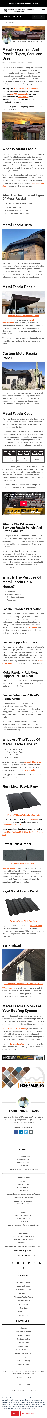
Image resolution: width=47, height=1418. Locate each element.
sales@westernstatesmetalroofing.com (23, 1169)
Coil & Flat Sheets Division (23, 1198)
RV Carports (23, 1315)
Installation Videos (23, 1335)
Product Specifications (23, 1353)
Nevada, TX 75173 (23, 1218)
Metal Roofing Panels (23, 1282)
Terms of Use (24, 1384)
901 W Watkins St (23, 1160)
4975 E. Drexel (23, 1184)
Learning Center (23, 1346)
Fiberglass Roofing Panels (23, 1297)
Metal (5, 62)
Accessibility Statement (23, 1391)
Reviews (23, 1357)
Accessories (14, 62)
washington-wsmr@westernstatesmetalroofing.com (23, 1246)
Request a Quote (23, 1251)
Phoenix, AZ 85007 (23, 1162)
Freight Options (23, 1364)
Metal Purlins (23, 1293)
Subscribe (38, 17)
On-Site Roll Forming (23, 1350)
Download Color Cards (23, 1332)
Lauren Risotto (21, 42)
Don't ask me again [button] (28, 1413)
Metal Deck (23, 1308)
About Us (23, 1328)
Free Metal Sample (23, 1255)
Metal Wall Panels (23, 1286)
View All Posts (9, 23)
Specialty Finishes (23, 1301)
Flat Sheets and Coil (23, 1290)
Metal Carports (23, 1311)
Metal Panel (26, 62)
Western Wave (36, 926)
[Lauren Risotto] (7, 39)
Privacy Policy (23, 1377)
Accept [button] (15, 1413)
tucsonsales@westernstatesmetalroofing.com (23, 1194)
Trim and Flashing (23, 1361)
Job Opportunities (23, 1339)
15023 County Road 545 (23, 1215)
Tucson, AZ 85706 (23, 1187)
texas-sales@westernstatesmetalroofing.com (23, 1225)
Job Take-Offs (23, 1342)
